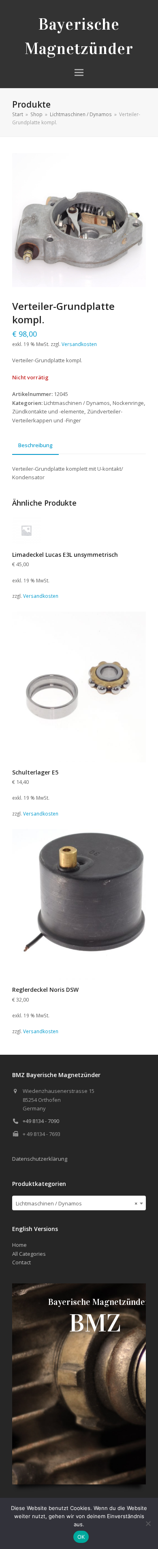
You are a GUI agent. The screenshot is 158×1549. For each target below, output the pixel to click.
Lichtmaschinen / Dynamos (77, 403)
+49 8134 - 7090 (41, 1121)
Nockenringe (128, 403)
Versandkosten (79, 344)
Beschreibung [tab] (35, 445)
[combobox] (79, 1203)
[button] (79, 72)
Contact (21, 1262)
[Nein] (148, 1523)
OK (81, 1537)
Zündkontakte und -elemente (48, 411)
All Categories (29, 1253)
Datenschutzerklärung (39, 1158)
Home (19, 1244)
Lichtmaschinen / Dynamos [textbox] (76, 1203)
